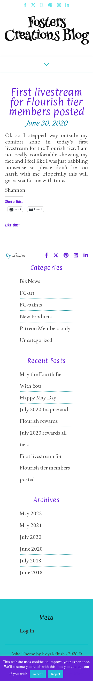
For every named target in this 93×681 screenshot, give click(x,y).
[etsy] (42, 5)
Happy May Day (38, 397)
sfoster (19, 255)
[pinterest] (50, 5)
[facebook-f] (25, 5)
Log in (27, 630)
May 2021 (31, 525)
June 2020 (31, 548)
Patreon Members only (45, 328)
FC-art (27, 292)
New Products (36, 316)
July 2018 (30, 560)
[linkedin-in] (67, 5)
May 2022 (31, 513)
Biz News (30, 281)
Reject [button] (55, 674)
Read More (73, 674)
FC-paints (31, 304)
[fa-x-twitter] (33, 5)
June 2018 (31, 572)
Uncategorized (36, 340)
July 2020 (30, 537)
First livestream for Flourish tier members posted (45, 467)
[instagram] (59, 5)
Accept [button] (38, 674)
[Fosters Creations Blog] (46, 33)
